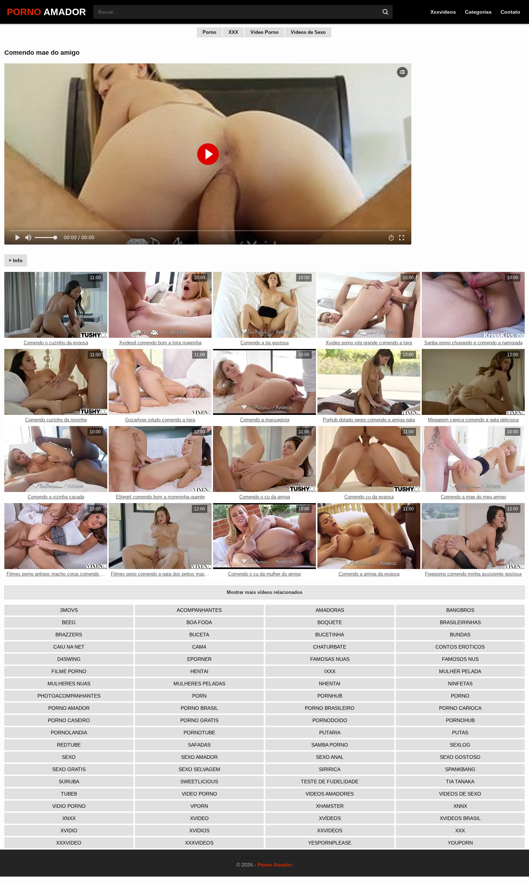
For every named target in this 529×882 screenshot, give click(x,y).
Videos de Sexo (308, 32)
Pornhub (329, 696)
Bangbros (460, 610)
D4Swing (69, 659)
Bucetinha (329, 634)
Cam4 (199, 647)
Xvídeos (330, 818)
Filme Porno (68, 671)
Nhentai (329, 683)
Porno (209, 32)
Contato (510, 12)
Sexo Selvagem (199, 769)
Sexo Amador (199, 757)
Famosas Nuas (329, 659)
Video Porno (264, 32)
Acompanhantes (199, 610)
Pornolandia (69, 732)
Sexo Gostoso (460, 757)
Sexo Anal (330, 757)
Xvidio (68, 830)
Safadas (199, 745)
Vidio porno (69, 806)
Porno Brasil (199, 708)
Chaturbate (329, 647)
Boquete (329, 622)
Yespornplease (329, 843)
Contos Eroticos (460, 647)
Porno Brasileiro (329, 708)
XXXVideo (68, 843)
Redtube (69, 745)
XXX (233, 32)
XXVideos (329, 830)
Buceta (199, 634)
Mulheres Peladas (199, 683)
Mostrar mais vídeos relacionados (264, 592)
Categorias (478, 12)
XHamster (330, 806)
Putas (460, 732)
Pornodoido (329, 720)
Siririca (329, 769)
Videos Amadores (330, 794)
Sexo (69, 757)
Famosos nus (460, 659)
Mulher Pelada (460, 671)
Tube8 (69, 794)
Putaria (329, 732)
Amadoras (330, 610)
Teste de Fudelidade (329, 781)
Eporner (199, 659)
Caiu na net (69, 647)
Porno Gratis (199, 720)
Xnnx (460, 806)
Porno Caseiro (69, 720)
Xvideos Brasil (460, 818)
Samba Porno (329, 745)
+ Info (16, 260)
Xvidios (199, 830)
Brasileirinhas (460, 622)
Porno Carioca (460, 708)
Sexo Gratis (69, 769)
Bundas (460, 634)
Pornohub (460, 720)
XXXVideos (199, 843)
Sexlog (460, 745)
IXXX (329, 671)
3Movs (69, 610)
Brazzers (68, 634)
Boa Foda (199, 622)
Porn (199, 696)
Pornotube (199, 732)
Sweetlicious (199, 781)
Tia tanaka (460, 781)
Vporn (199, 806)
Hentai (199, 671)
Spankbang (460, 769)
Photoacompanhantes (68, 696)
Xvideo (199, 818)
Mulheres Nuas (69, 683)
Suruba (69, 781)
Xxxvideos (443, 12)
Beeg (69, 622)
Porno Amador (69, 708)
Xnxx (69, 818)
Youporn (460, 843)
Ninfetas (460, 683)
